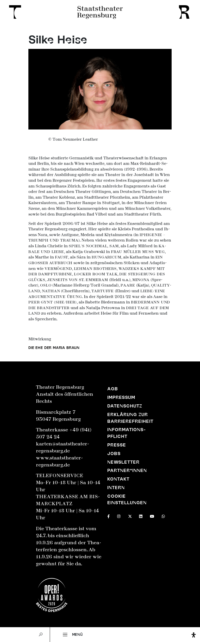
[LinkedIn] (140, 516)
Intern (116, 487)
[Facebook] (108, 516)
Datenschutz (124, 405)
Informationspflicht (126, 433)
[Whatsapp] (163, 516)
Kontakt (118, 479)
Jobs (114, 453)
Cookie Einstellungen (127, 499)
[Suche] (41, 634)
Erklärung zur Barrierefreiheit (130, 418)
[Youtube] (152, 516)
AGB (112, 388)
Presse (116, 445)
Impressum (121, 397)
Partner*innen (127, 470)
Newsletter (123, 462)
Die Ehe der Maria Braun (54, 348)
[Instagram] (119, 516)
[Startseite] (13, 12)
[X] (130, 516)
